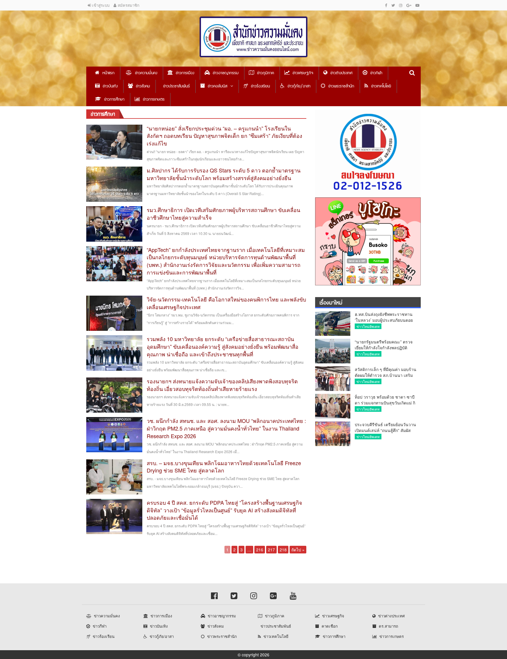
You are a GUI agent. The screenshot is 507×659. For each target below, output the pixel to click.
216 (259, 550)
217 (271, 550)
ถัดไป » (298, 550)
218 (283, 550)
